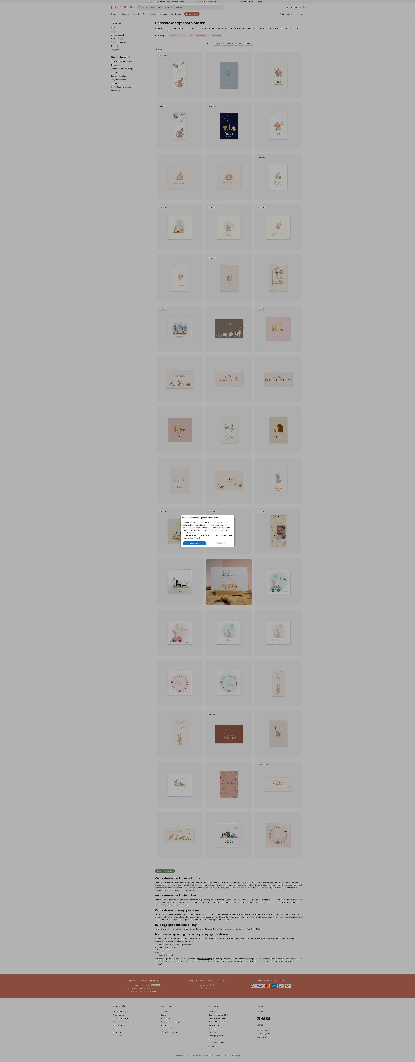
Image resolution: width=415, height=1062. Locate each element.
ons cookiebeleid (193, 538)
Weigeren (221, 543)
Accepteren (195, 543)
